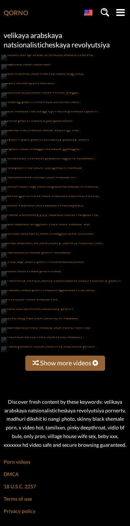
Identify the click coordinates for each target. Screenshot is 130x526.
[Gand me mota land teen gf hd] (41, 135)
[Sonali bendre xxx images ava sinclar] (48, 239)
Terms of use (18, 499)
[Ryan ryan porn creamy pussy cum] (46, 144)
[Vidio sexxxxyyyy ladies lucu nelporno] (51, 220)
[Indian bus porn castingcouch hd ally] (49, 295)
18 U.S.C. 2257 (20, 486)
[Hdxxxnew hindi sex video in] (39, 182)
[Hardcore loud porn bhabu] (37, 257)
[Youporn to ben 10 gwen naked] (42, 173)
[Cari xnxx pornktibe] (28, 88)
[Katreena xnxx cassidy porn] (38, 314)
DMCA (11, 474)
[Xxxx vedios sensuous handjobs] (43, 210)
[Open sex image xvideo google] (41, 154)
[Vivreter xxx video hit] (30, 304)
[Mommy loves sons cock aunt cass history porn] (62, 286)
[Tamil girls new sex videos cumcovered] (51, 201)
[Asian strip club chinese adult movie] (48, 60)
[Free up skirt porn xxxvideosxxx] (43, 267)
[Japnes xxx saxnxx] (26, 69)
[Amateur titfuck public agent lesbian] (48, 163)
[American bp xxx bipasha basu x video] (50, 191)
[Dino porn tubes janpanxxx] (37, 126)
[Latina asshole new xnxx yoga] (40, 97)
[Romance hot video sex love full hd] (46, 333)
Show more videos (65, 363)
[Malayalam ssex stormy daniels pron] (49, 351)
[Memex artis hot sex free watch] (42, 342)
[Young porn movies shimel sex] (41, 107)
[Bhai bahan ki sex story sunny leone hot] (52, 248)
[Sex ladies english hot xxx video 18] (46, 229)
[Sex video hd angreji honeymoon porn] (50, 116)
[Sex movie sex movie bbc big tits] (43, 79)
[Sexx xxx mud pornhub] (32, 276)
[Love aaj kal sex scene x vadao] (40, 323)
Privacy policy (19, 511)
